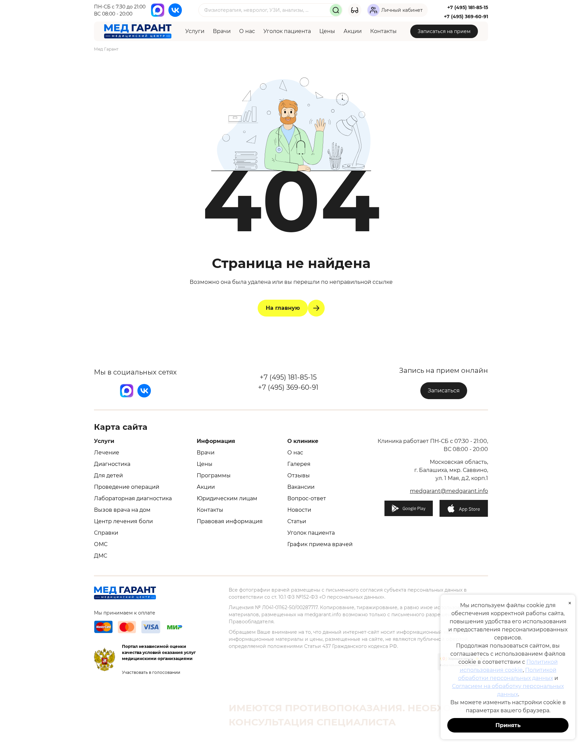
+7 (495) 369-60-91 (466, 16)
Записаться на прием (444, 31)
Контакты (383, 31)
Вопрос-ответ (306, 498)
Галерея (299, 464)
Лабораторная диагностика (133, 498)
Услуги (194, 31)
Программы (214, 475)
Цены (327, 31)
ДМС (100, 556)
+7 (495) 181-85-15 (467, 7)
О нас (247, 31)
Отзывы (298, 475)
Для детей (108, 475)
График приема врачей (320, 544)
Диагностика (112, 464)
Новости (299, 510)
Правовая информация (230, 521)
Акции (353, 31)
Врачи (222, 31)
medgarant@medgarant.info (449, 491)
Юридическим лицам (227, 498)
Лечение (106, 452)
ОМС (100, 544)
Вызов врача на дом (122, 510)
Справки (106, 533)
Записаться (444, 390)
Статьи (296, 521)
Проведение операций (126, 487)
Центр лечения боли (123, 521)
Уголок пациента (287, 31)
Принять (508, 725)
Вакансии (301, 487)
